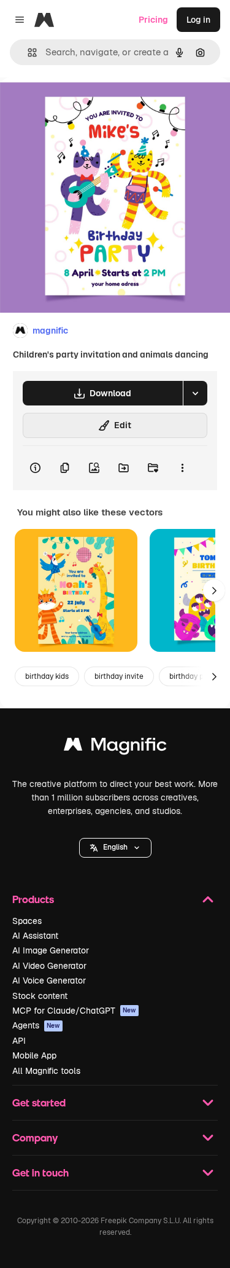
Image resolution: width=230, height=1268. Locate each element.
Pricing (153, 19)
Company (35, 1137)
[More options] (182, 468)
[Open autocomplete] (27, 52)
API (19, 1040)
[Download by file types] (195, 393)
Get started (39, 1102)
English (115, 847)
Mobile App (34, 1055)
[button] (115, 848)
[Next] (214, 590)
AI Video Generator (49, 965)
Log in (198, 19)
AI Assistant (35, 935)
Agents (36, 1025)
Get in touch (40, 1172)
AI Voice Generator (49, 980)
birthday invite (119, 676)
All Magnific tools (46, 1070)
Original (78, 105)
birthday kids (47, 676)
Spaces (27, 920)
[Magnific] (115, 747)
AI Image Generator (50, 950)
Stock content (39, 995)
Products (33, 899)
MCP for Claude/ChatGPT (74, 1010)
